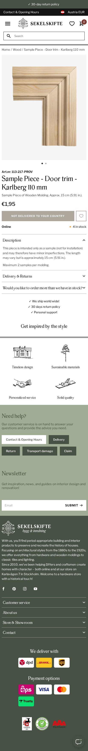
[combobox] (48, 36)
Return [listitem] (11, 451)
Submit (71, 505)
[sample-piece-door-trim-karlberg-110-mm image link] (44, 107)
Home (6, 49)
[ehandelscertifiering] (42, 724)
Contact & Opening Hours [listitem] (24, 439)
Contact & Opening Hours (21, 12)
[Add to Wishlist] (81, 216)
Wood (17, 49)
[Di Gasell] (27, 723)
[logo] (40, 23)
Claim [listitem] (68, 451)
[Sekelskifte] (44, 528)
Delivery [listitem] (59, 439)
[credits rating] (59, 724)
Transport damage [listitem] (40, 451)
